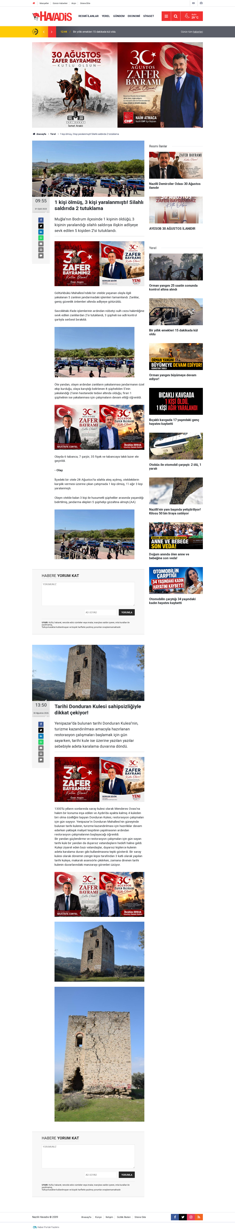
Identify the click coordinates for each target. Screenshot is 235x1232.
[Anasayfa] (34, 3)
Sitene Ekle (85, 3)
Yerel (106, 16)
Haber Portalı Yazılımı (48, 1227)
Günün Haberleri (60, 3)
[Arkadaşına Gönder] (40, 243)
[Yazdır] (40, 249)
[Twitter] (40, 226)
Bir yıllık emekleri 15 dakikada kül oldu (94, 31)
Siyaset (148, 16)
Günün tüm (192, 31)
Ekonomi (134, 16)
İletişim (109, 1217)
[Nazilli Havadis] (52, 15)
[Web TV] (193, 3)
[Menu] (166, 16)
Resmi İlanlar (88, 16)
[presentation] (44, 32)
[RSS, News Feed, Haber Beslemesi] (199, 1217)
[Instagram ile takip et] (191, 1217)
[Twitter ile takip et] (183, 1217)
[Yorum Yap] (40, 255)
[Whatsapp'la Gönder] (40, 237)
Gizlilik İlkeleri (124, 1217)
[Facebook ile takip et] (175, 1217)
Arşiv (73, 3)
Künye (98, 1217)
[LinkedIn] (40, 231)
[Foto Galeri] (201, 3)
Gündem (119, 16)
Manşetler (44, 3)
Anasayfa (41, 134)
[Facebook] (40, 220)
